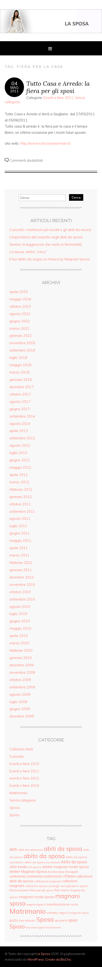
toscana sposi (36, 927)
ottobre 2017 (20, 394)
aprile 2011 (18, 548)
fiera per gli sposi (41, 890)
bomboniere (56, 871)
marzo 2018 (19, 372)
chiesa (69, 876)
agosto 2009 (19, 694)
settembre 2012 (22, 438)
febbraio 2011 (20, 563)
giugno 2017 (19, 409)
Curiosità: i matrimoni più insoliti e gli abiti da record (50, 230)
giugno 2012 (19, 460)
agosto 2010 (19, 607)
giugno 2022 (19, 321)
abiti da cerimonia (30, 849)
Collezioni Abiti (21, 749)
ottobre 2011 (20, 504)
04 (14, 83)
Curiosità (16, 756)
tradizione (53, 927)
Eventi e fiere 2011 (58, 98)
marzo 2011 (19, 555)
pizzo (13, 920)
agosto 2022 (19, 314)
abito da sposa (44, 856)
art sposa (34, 867)
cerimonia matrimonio (44, 876)
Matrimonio (18, 793)
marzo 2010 (19, 643)
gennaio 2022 (20, 336)
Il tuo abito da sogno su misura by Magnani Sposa (49, 259)
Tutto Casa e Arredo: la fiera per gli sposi (58, 87)
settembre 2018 (22, 350)
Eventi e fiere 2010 (24, 764)
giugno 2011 (19, 533)
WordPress (35, 959)
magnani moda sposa (36, 897)
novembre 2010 (22, 585)
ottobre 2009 (20, 680)
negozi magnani (70, 912)
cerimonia (17, 876)
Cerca (76, 197)
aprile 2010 (18, 636)
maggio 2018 (20, 365)
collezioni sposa (36, 886)
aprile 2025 (18, 292)
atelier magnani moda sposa (65, 867)
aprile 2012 (18, 475)
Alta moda (18, 866)
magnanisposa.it (36, 904)
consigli (53, 886)
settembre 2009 (22, 687)
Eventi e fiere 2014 (24, 786)
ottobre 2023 (20, 306)
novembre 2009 (22, 672)
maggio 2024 (20, 299)
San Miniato (27, 920)
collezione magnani (47, 881)
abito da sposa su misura (42, 862)
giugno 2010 (19, 621)
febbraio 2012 (20, 489)
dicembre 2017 (21, 387)
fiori (57, 890)
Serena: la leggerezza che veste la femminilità (45, 244)
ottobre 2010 (20, 592)
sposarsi (61, 920)
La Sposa (43, 954)
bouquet (71, 871)
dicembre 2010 (21, 577)
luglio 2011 (18, 526)
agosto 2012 (19, 445)
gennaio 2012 (20, 497)
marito (74, 904)
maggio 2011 (20, 541)
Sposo (14, 815)
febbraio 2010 (20, 650)
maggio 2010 (20, 628)
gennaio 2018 (20, 380)
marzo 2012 (19, 482)
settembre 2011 (22, 511)
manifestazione (58, 904)
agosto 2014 (19, 424)
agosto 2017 (19, 402)
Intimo (65, 890)
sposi (72, 920)
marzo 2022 (19, 328)
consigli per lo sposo (74, 886)
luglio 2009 (18, 702)
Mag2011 (14, 89)
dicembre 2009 (21, 665)
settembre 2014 (22, 416)
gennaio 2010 (20, 658)
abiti (13, 849)
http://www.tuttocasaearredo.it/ (45, 143)
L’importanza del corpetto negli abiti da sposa (46, 237)
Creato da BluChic (58, 959)
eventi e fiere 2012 (24, 778)
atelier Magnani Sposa (28, 871)
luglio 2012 (18, 453)
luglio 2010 (18, 614)
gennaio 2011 (20, 570)
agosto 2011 (19, 519)
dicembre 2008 (21, 716)
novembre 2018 (22, 343)
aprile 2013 (18, 431)
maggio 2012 (20, 467)
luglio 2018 (18, 358)
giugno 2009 (19, 709)
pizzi (85, 912)
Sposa (14, 808)
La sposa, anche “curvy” (28, 252)
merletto (52, 912)
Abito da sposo (74, 862)
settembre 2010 (22, 599)
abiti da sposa (63, 848)
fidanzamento (19, 890)
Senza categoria (22, 800)
